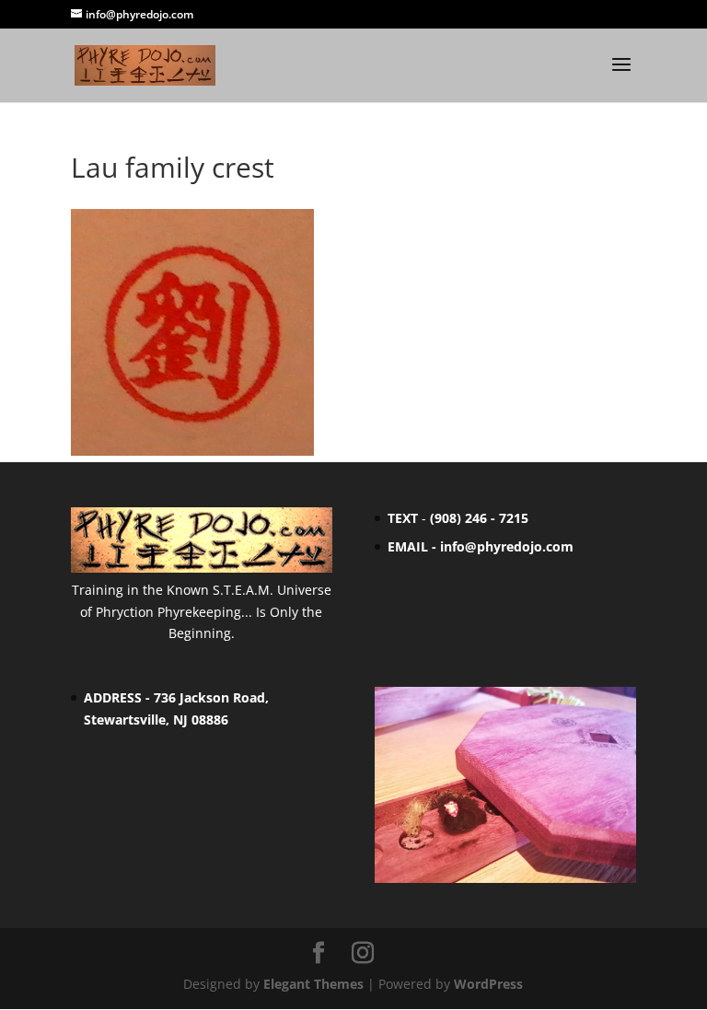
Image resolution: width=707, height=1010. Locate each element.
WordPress (488, 984)
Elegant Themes (313, 984)
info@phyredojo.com (507, 546)
